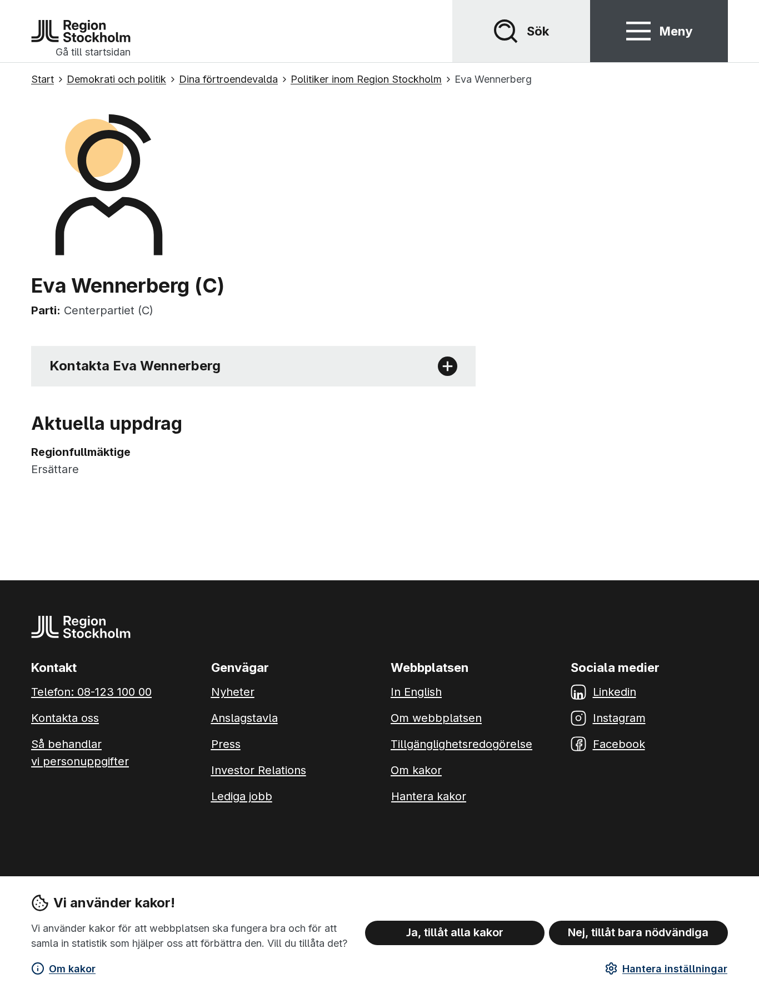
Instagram (619, 718)
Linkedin (614, 692)
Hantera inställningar (674, 969)
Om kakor (72, 969)
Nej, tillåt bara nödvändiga (638, 932)
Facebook (619, 744)
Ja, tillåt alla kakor (454, 932)
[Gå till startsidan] (81, 31)
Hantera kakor (428, 796)
